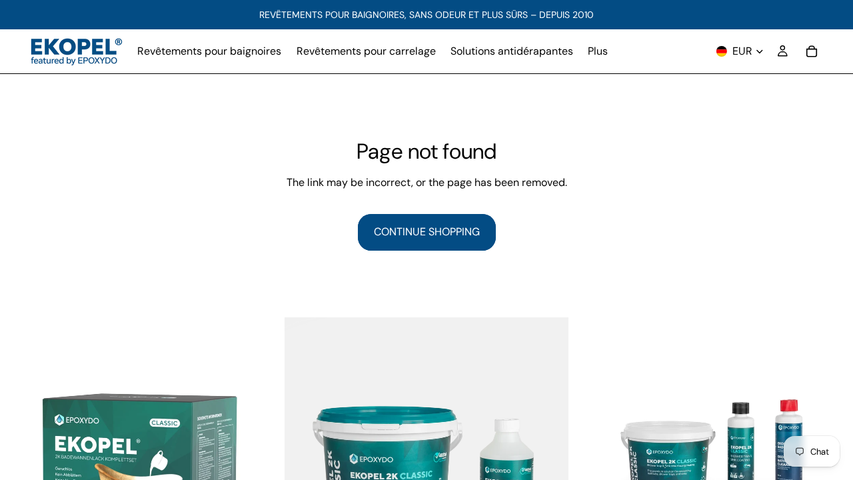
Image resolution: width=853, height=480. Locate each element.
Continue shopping (427, 232)
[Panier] (811, 51)
